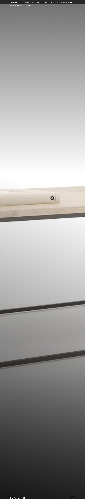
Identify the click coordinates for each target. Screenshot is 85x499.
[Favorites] (73, 2)
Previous (2, 253)
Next (83, 253)
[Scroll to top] (83, 497)
